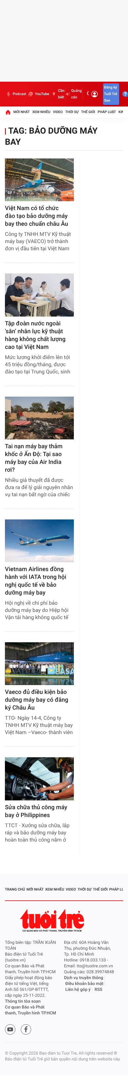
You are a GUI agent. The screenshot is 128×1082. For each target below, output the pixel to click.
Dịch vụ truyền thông (83, 977)
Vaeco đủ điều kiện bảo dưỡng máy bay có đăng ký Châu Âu (36, 700)
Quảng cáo (76, 94)
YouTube (42, 94)
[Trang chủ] (8, 112)
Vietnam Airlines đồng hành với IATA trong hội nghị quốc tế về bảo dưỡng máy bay (35, 581)
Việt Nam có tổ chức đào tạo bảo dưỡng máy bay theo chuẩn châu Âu (36, 216)
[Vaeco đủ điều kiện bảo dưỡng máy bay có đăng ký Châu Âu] (39, 663)
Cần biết (61, 94)
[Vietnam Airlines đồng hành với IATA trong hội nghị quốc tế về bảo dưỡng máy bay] (39, 540)
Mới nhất (21, 112)
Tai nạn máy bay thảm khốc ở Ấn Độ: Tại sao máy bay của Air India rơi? (33, 458)
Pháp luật (107, 112)
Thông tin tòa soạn (23, 1001)
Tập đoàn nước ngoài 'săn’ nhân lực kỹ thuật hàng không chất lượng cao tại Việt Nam (35, 335)
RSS (98, 989)
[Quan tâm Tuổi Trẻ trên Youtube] (10, 1029)
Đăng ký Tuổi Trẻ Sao (110, 94)
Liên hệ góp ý (78, 989)
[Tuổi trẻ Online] (53, 920)
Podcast (19, 94)
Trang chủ (15, 889)
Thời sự (71, 112)
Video (58, 112)
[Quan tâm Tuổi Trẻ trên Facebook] (26, 1029)
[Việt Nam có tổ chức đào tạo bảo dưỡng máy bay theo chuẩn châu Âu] (39, 179)
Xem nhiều (41, 112)
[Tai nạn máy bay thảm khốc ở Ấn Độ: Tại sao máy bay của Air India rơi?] (39, 418)
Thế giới (88, 112)
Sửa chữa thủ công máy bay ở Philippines (36, 811)
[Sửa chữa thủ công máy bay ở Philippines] (39, 778)
